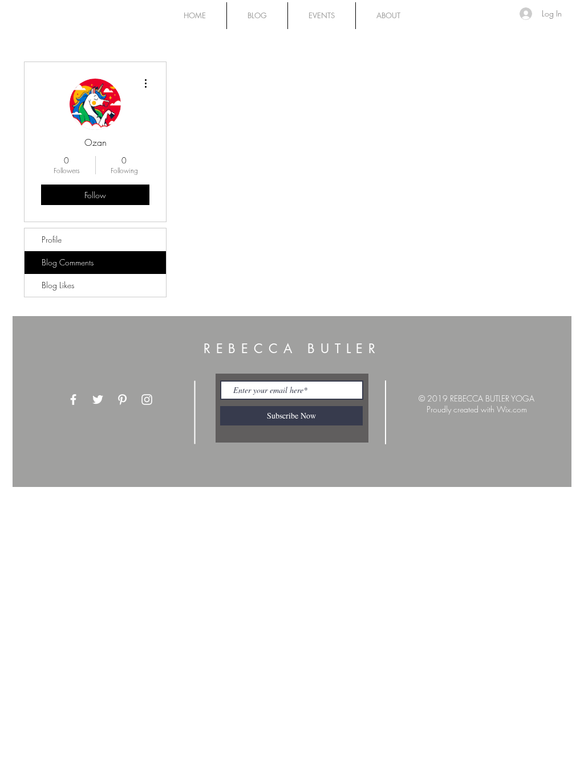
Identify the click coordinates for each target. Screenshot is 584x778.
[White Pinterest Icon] (122, 399)
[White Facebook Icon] (73, 399)
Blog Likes (58, 285)
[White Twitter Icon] (98, 399)
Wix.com (512, 409)
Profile (52, 239)
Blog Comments (68, 262)
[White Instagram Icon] (147, 399)
